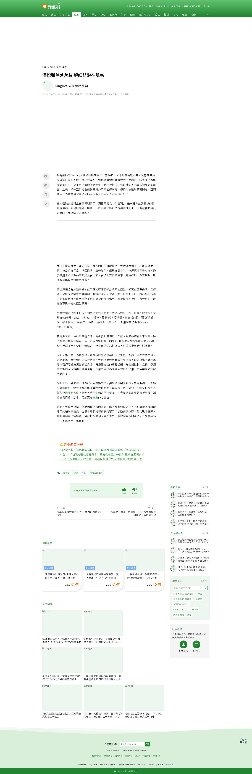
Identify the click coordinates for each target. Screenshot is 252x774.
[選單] (208, 6)
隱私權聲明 (130, 764)
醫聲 (132, 14)
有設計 (166, 6)
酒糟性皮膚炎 (96, 472)
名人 (175, 14)
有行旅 (176, 6)
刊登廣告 (82, 765)
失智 (123, 14)
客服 (95, 764)
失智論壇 (65, 14)
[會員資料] (204, 6)
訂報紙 (151, 765)
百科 (85, 14)
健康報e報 (112, 744)
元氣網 (51, 66)
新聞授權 (103, 765)
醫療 (76, 14)
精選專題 (118, 756)
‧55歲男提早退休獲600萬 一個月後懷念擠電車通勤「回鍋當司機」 (100, 450)
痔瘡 (200, 593)
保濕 (95, 397)
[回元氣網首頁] (54, 6)
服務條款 (113, 764)
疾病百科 (128, 756)
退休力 (113, 14)
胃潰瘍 (195, 609)
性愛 (166, 14)
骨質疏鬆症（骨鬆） (182, 599)
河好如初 (155, 6)
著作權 (122, 764)
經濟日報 (143, 6)
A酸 (59, 327)
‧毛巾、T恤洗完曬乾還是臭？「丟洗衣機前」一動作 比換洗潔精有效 (102, 454)
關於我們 (160, 765)
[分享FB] (45, 176)
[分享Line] (45, 185)
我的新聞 (195, 6)
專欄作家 (157, 756)
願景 (185, 6)
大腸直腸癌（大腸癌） (183, 593)
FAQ (90, 764)
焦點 (44, 14)
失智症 (199, 599)
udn (44, 66)
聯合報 (132, 6)
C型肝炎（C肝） (181, 609)
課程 (103, 14)
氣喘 (189, 614)
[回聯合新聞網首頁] (44, 6)
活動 (193, 14)
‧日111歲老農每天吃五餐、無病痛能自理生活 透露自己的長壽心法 (100, 459)
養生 (53, 14)
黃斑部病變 (178, 614)
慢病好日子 (145, 14)
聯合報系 (141, 765)
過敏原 (69, 392)
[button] (208, 14)
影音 (94, 14)
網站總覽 (170, 765)
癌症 (157, 14)
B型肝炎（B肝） (181, 604)
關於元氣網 (96, 756)
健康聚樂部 (107, 756)
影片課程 (48, 568)
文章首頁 (147, 756)
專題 (184, 14)
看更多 (205, 487)
